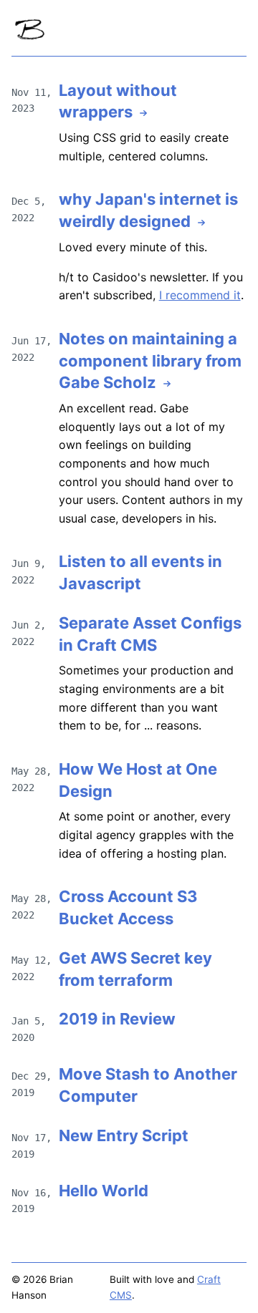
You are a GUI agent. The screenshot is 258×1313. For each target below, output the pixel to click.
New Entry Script (123, 1135)
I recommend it (200, 295)
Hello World (103, 1190)
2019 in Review (117, 1018)
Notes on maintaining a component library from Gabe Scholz (150, 360)
